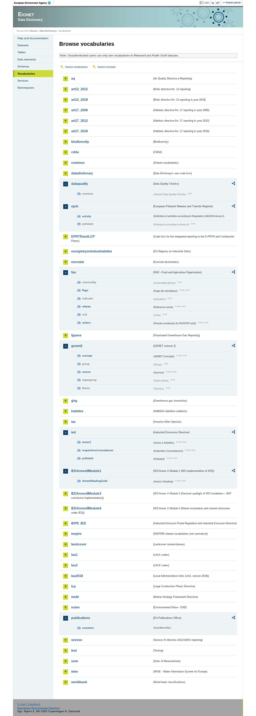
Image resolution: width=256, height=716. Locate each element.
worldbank (79, 682)
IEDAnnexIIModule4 (86, 508)
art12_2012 (79, 89)
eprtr (74, 206)
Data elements (26, 59)
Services (22, 80)
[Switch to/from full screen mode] (218, 3)
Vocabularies (26, 73)
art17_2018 (79, 131)
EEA (33, 3)
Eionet (33, 31)
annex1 (86, 442)
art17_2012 (79, 120)
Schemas (23, 66)
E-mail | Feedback (28, 704)
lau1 (74, 554)
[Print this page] (213, 3)
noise (75, 607)
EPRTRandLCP (83, 236)
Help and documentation (32, 38)
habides (77, 411)
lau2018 (77, 576)
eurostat (77, 262)
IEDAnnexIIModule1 (86, 471)
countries (88, 627)
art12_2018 (79, 99)
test (74, 650)
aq (73, 78)
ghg (74, 400)
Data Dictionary (48, 31)
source (86, 371)
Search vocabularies (76, 67)
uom (74, 661)
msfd (75, 597)
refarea (86, 306)
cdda (75, 152)
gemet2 (76, 346)
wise (74, 671)
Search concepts (106, 67)
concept (87, 355)
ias (73, 421)
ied (73, 432)
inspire (76, 533)
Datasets (23, 45)
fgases (76, 335)
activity (86, 216)
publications (80, 618)
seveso (76, 640)
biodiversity (80, 141)
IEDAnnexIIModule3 (86, 493)
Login (206, 2)
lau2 (74, 565)
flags (85, 290)
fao (73, 272)
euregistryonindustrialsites (91, 251)
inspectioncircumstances (97, 450)
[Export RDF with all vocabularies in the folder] (233, 184)
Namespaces (25, 87)
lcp (73, 586)
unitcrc (86, 322)
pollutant (87, 458)
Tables (21, 52)
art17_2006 (79, 110)
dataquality (79, 183)
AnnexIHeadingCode (94, 480)
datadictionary (82, 173)
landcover (78, 544)
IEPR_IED (78, 523)
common (78, 162)
